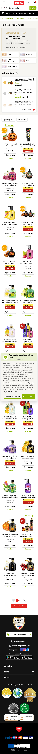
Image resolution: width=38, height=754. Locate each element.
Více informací (12, 391)
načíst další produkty (19, 606)
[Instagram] (24, 649)
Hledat (33, 8)
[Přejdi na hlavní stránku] (19, 3)
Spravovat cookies (12, 396)
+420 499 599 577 (20, 641)
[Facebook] (21, 650)
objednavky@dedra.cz (21, 645)
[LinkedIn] (27, 650)
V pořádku (29, 396)
